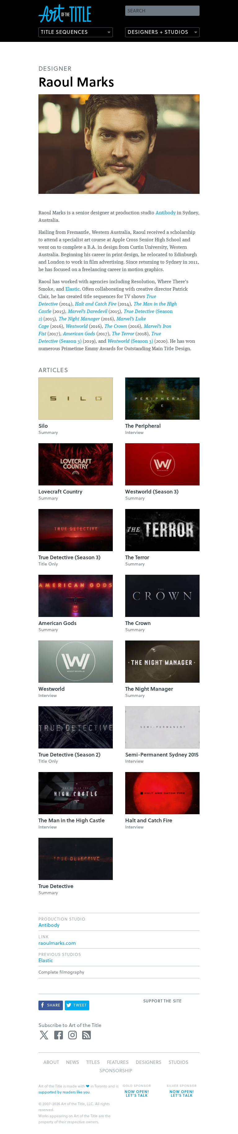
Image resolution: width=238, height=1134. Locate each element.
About (51, 1062)
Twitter (44, 1035)
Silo (43, 426)
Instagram (72, 1035)
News (72, 1062)
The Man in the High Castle (71, 820)
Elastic (72, 289)
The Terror (123, 334)
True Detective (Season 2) (69, 754)
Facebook (59, 1035)
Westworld (77, 326)
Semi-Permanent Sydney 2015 (162, 754)
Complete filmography (61, 972)
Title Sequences (64, 31)
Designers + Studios (158, 31)
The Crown (115, 326)
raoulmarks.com (57, 943)
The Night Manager (79, 319)
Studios (178, 1062)
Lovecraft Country (60, 491)
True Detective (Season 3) (69, 557)
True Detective (55, 886)
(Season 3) (130, 341)
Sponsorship (115, 1070)
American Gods (79, 334)
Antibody (166, 213)
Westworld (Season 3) (151, 491)
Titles (93, 1062)
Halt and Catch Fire (96, 304)
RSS (86, 1035)
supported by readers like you (64, 1092)
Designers (148, 1062)
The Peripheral (143, 426)
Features (118, 1062)
